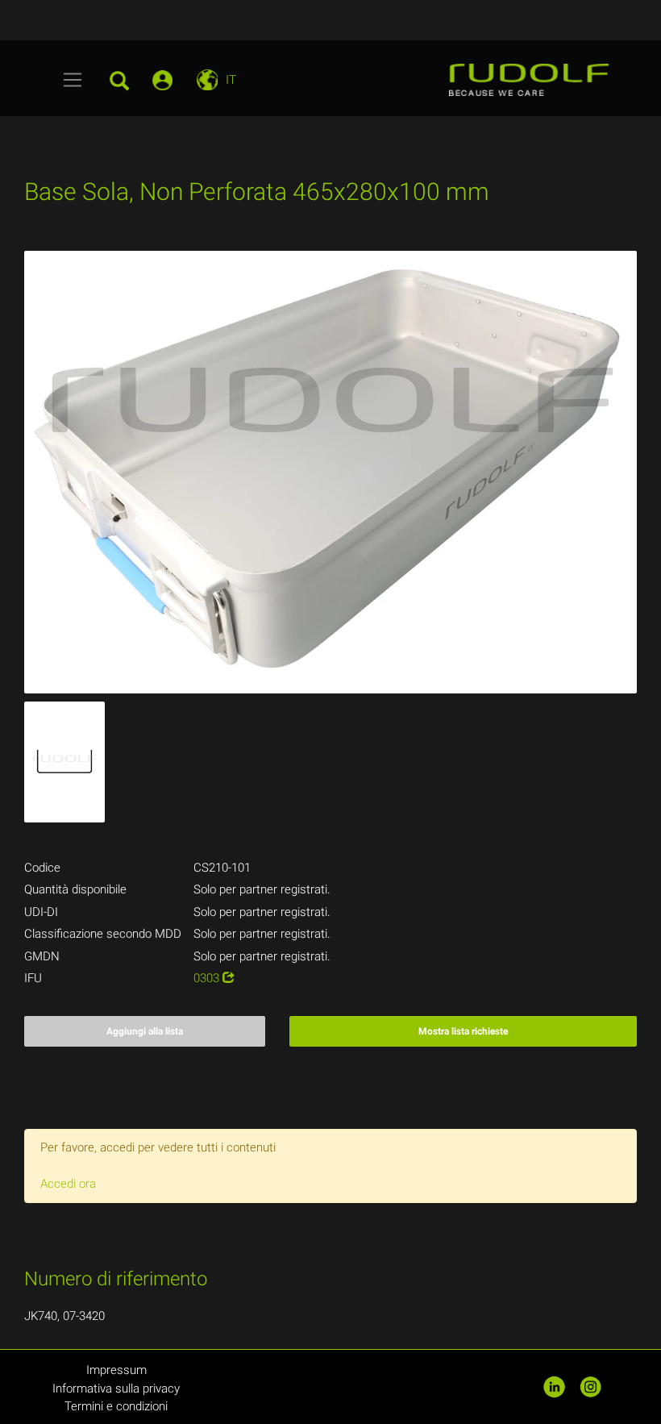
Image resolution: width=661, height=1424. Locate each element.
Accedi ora (68, 1183)
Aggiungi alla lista (144, 1031)
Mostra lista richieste (463, 1031)
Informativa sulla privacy (116, 1388)
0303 (207, 978)
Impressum (116, 1370)
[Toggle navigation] (73, 79)
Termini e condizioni (116, 1406)
